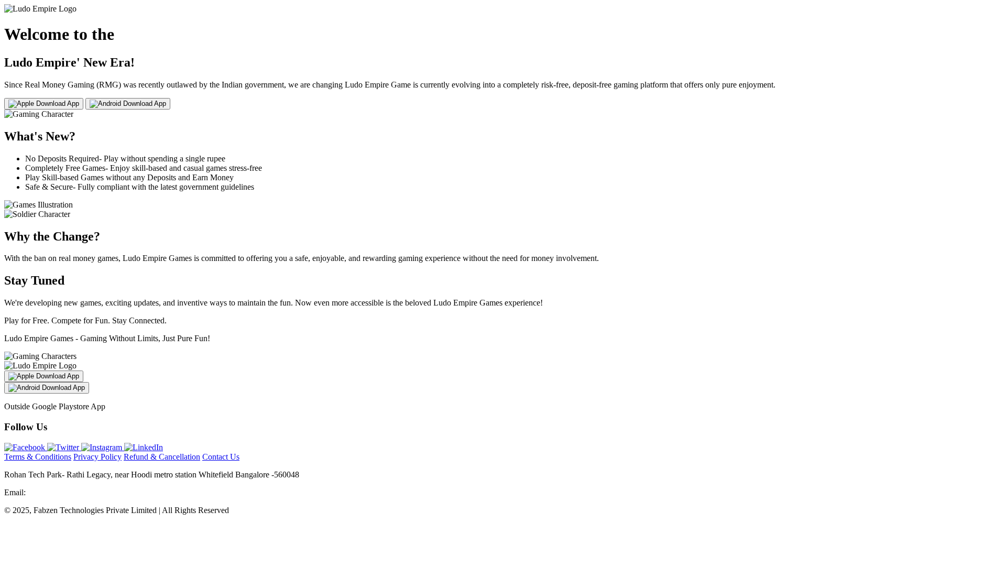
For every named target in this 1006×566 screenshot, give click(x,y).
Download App (56, 103)
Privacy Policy (97, 456)
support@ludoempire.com (71, 492)
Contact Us (220, 456)
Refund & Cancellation (162, 456)
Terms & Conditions (37, 456)
